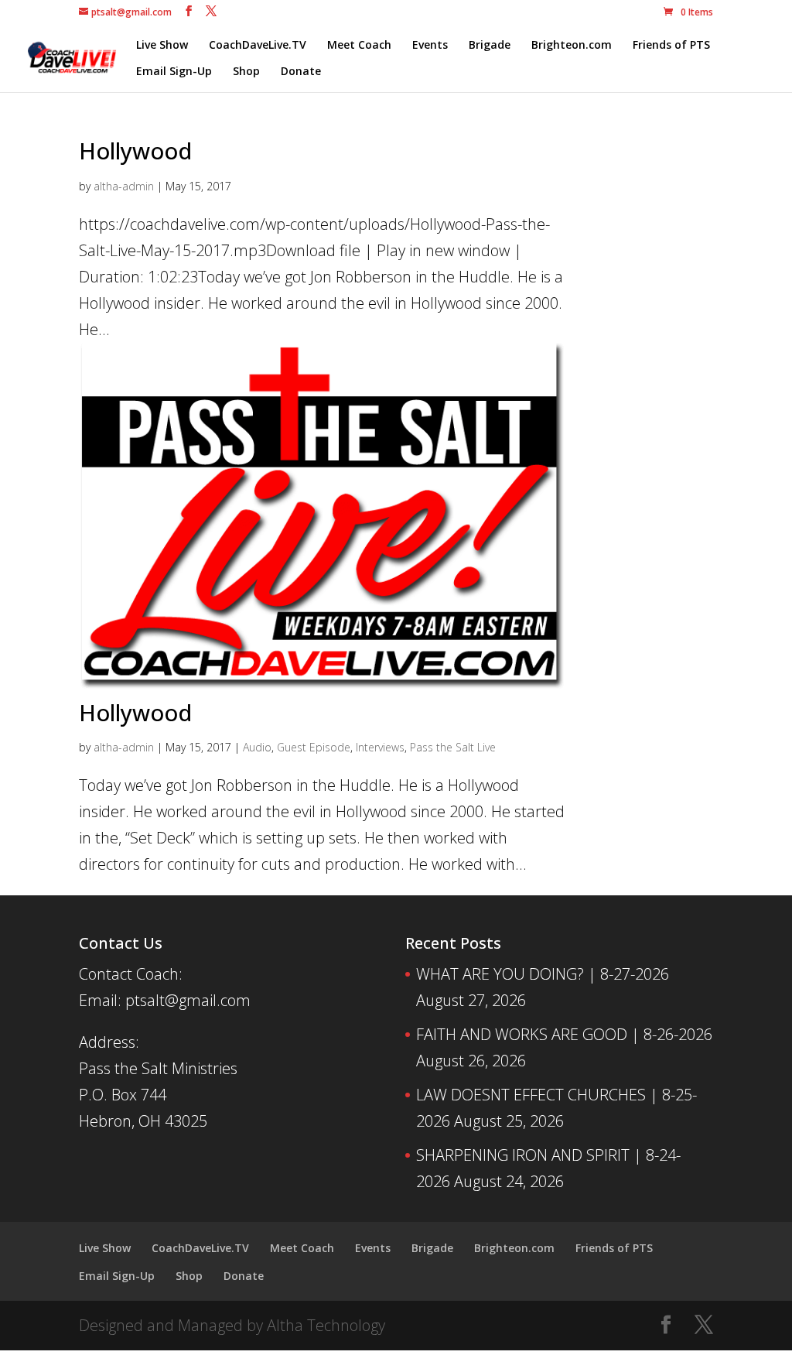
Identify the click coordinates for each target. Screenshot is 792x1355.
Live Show (162, 45)
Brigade (489, 45)
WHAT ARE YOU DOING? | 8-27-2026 (542, 973)
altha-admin (124, 186)
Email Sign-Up (174, 72)
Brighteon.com (571, 45)
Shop (246, 72)
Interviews (380, 747)
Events (430, 45)
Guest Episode (313, 747)
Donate (301, 72)
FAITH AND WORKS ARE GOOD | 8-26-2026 (564, 1034)
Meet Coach (359, 45)
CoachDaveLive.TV (257, 45)
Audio (257, 747)
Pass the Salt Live (453, 747)
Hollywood (135, 150)
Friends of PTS (671, 45)
